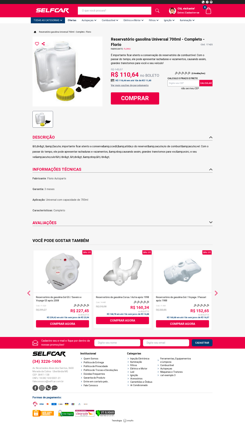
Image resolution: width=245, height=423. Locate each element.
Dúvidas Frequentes (94, 374)
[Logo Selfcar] (52, 10)
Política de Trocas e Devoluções (101, 370)
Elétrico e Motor (132, 20)
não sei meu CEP (190, 88)
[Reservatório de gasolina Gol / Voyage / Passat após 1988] (182, 271)
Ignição (168, 20)
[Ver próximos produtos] (216, 293)
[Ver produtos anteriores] (29, 293)
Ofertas (72, 20)
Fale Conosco (91, 385)
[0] (208, 10)
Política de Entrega (94, 362)
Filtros (152, 20)
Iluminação (186, 20)
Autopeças (88, 20)
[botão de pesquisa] (157, 11)
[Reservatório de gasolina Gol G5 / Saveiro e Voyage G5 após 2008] (62, 271)
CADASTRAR (202, 342)
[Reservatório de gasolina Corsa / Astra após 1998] (122, 271)
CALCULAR (206, 83)
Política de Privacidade (96, 366)
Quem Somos (91, 358)
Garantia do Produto (94, 377)
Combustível (108, 20)
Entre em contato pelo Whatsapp (96, 381)
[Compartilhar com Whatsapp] (43, 43)
